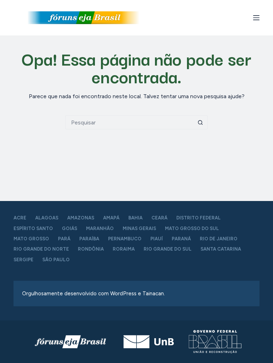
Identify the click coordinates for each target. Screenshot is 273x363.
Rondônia (91, 249)
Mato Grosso (31, 238)
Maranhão (100, 228)
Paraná (181, 238)
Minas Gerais (139, 228)
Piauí (156, 238)
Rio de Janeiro (218, 238)
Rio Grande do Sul (168, 249)
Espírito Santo (33, 228)
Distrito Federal (198, 217)
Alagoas (46, 217)
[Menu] (256, 18)
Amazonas (80, 217)
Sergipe (23, 259)
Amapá (111, 217)
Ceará (159, 217)
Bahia (135, 217)
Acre (20, 217)
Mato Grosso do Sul (192, 228)
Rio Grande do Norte (41, 249)
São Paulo (56, 259)
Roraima (124, 249)
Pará (64, 238)
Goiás (69, 228)
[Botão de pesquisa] (200, 122)
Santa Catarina (220, 249)
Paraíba (89, 238)
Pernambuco (124, 238)
